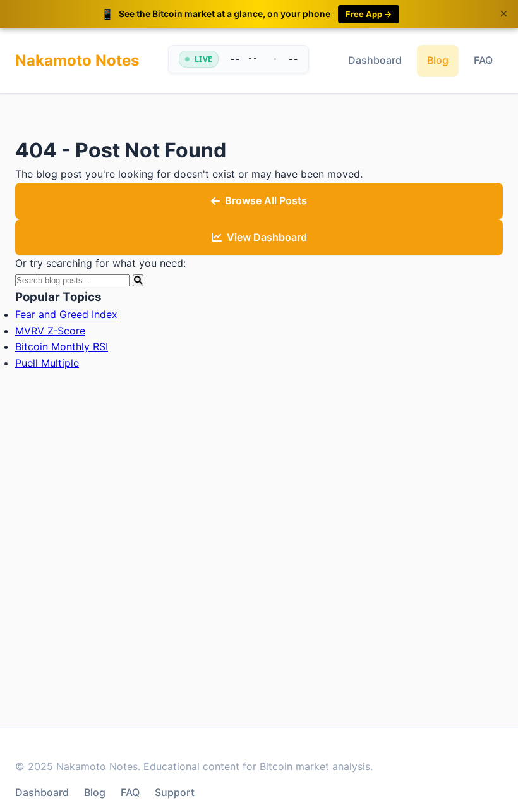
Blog (438, 60)
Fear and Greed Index (66, 314)
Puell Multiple (47, 363)
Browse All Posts (266, 200)
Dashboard (375, 60)
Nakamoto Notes (77, 60)
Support (175, 792)
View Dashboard (267, 237)
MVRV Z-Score (50, 330)
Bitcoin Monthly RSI (61, 346)
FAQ (483, 60)
